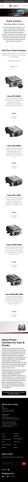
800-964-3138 (4, 408)
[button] (14, 67)
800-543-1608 (4, 415)
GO (24, 463)
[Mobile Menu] (2, 6)
